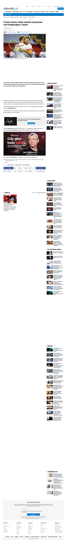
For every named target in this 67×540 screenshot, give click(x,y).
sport (8, 19)
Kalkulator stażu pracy (58, 527)
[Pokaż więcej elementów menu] (63, 11)
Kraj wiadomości (41, 192)
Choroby (42, 529)
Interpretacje (6, 531)
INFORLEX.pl (39, 6)
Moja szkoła (30, 528)
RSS (60, 536)
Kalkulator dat (57, 524)
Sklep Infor (5, 532)
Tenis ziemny (10, 164)
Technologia (19, 526)
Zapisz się (33, 514)
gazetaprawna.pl (57, 6)
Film (29, 531)
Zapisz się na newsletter (24, 32)
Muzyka (29, 532)
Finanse (42, 526)
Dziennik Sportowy (31, 17)
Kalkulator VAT (57, 528)
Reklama (16, 536)
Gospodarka (19, 527)
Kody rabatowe (30, 526)
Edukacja (29, 527)
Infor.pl (5, 524)
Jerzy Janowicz (26, 164)
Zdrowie (18, 531)
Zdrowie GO (16, 17)
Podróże (18, 532)
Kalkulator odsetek (58, 529)
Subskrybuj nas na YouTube (11, 32)
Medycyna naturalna (44, 528)
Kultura (29, 533)
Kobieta (29, 524)
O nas (12, 536)
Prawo (42, 524)
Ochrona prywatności (35, 536)
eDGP (4, 527)
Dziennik (5, 19)
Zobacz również (31, 123)
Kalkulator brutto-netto (58, 531)
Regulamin (27, 536)
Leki (41, 527)
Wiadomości (19, 528)
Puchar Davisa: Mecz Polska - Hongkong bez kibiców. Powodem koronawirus (29, 120)
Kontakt (7, 536)
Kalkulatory (57, 522)
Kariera (21, 536)
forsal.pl (32, 6)
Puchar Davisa (18, 164)
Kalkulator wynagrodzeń (59, 532)
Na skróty (5, 522)
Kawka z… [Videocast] (23, 17)
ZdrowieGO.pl (49, 6)
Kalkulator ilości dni (58, 526)
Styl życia (42, 532)
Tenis (10, 14)
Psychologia (43, 531)
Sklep (62, 6)
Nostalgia (11, 17)
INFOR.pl (27, 6)
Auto (17, 524)
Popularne (33, 192)
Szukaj (61, 8)
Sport (5, 14)
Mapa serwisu (43, 536)
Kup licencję (15, 160)
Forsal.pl (5, 528)
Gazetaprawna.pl (6, 526)
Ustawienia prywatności (53, 536)
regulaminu (34, 511)
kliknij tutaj (39, 518)
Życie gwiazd (30, 529)
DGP (44, 6)
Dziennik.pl (19, 522)
